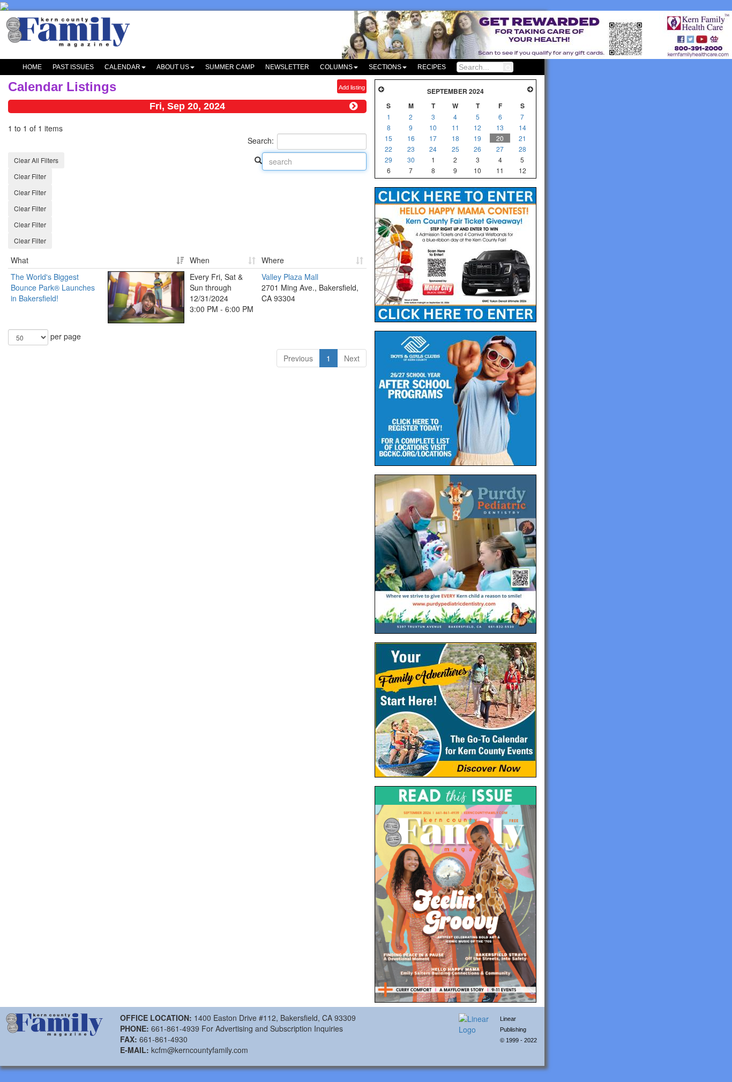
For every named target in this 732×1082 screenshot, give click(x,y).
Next (352, 358)
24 (433, 148)
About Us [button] (172, 67)
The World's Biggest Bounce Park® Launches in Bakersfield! (53, 287)
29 (388, 159)
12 (477, 127)
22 (388, 148)
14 (522, 127)
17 (433, 138)
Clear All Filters (36, 160)
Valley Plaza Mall (290, 276)
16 (411, 138)
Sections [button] (385, 67)
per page (64, 336)
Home (32, 67)
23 (411, 148)
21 (522, 138)
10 (433, 127)
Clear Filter (30, 176)
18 (455, 138)
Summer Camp (230, 67)
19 (477, 138)
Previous (298, 358)
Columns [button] (336, 67)
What (19, 260)
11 (455, 127)
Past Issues (73, 67)
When (200, 260)
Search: (261, 140)
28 (522, 148)
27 (500, 148)
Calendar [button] (122, 67)
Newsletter (287, 67)
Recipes (431, 67)
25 (455, 148)
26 (477, 148)
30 (411, 159)
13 (500, 127)
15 (388, 138)
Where (273, 260)
